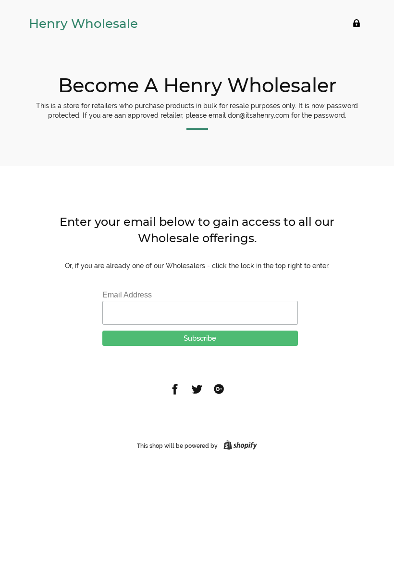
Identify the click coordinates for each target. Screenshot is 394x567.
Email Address (127, 295)
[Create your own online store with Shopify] (238, 446)
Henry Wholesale (83, 23)
